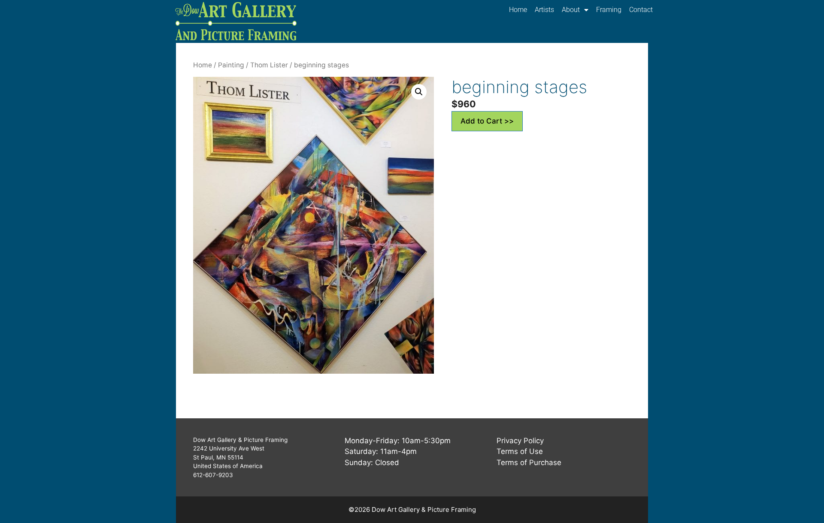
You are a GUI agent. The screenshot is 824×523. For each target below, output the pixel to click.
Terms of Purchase (529, 462)
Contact (641, 10)
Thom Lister (269, 65)
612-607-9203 (213, 475)
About (571, 10)
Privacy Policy (520, 440)
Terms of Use (520, 451)
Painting (231, 65)
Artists (544, 10)
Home (518, 10)
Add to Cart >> (487, 121)
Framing (608, 10)
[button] (419, 92)
